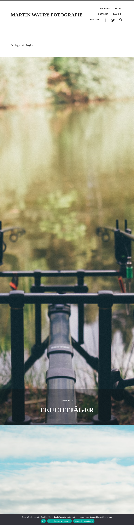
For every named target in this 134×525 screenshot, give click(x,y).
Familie (117, 14)
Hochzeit (105, 8)
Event (118, 8)
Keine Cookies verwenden (59, 521)
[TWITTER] (113, 20)
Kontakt (94, 19)
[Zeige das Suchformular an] (120, 19)
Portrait (103, 14)
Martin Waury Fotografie (47, 14)
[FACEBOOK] (105, 20)
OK (43, 521)
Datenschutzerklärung (83, 521)
